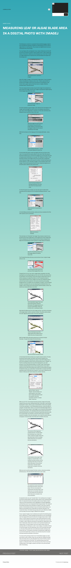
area (45, 550)
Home (55, 6)
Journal (26, 550)
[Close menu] (53, 4)
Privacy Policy (6, 562)
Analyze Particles (40, 550)
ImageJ (45, 44)
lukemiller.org (7, 9)
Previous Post (9, 553)
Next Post (63, 553)
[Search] (66, 14)
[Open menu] (49, 9)
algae (34, 550)
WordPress (66, 562)
